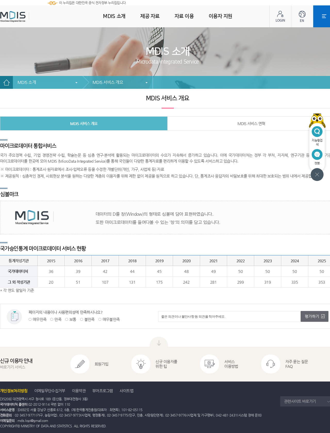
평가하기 (312, 316)
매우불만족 (111, 319)
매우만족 (39, 319)
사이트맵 (126, 390)
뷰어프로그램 (102, 390)
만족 (57, 319)
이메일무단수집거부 (49, 390)
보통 (72, 319)
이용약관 (79, 390)
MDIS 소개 (27, 82)
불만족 (89, 319)
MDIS (26, 16)
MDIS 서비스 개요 (108, 82)
